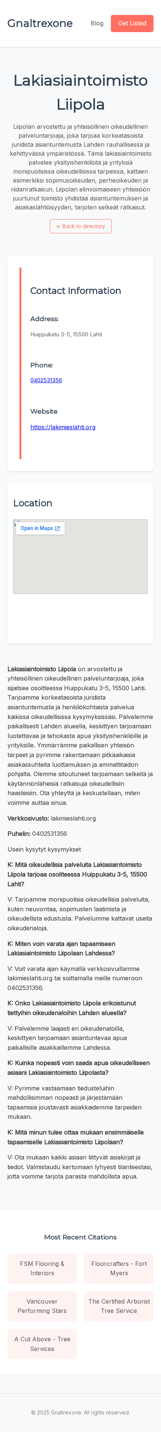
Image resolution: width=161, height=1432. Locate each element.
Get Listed (132, 23)
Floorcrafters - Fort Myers (119, 1268)
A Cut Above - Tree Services (42, 1343)
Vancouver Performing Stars (42, 1306)
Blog (97, 23)
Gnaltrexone (40, 23)
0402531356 (46, 380)
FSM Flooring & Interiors (42, 1268)
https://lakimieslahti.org (62, 427)
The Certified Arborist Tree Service (119, 1306)
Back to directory (80, 226)
